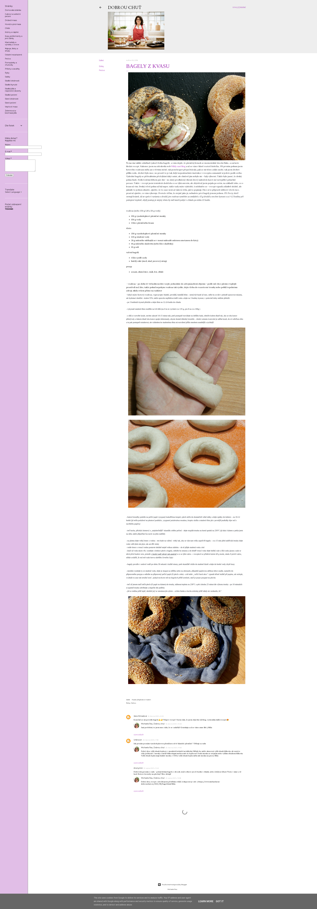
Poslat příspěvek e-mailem (141, 700)
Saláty (7, 77)
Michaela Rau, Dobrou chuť (153, 724)
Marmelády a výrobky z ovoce (12, 43)
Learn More (205, 901)
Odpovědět (139, 735)
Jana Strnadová (140, 716)
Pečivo (102, 70)
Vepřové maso (11, 107)
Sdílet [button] (101, 60)
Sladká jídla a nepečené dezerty (13, 90)
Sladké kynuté (11, 85)
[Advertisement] (172, 859)
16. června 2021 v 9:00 (156, 716)
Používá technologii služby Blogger (174, 884)
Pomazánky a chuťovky (11, 64)
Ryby (7, 73)
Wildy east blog (178, 166)
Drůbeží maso (11, 20)
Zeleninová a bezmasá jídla (11, 112)
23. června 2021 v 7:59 (150, 740)
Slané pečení (10, 103)
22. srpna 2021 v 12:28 (173, 778)
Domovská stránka (13, 10)
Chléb (7, 28)
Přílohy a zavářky (12, 69)
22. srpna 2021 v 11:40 (151, 768)
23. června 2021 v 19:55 (174, 748)
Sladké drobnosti (12, 81)
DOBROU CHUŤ (124, 7)
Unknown (138, 740)
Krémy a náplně (11, 32)
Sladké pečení (11, 95)
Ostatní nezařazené (13, 55)
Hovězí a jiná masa (13, 24)
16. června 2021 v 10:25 (174, 724)
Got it (220, 901)
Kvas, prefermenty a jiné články (13, 37)
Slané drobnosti (11, 99)
